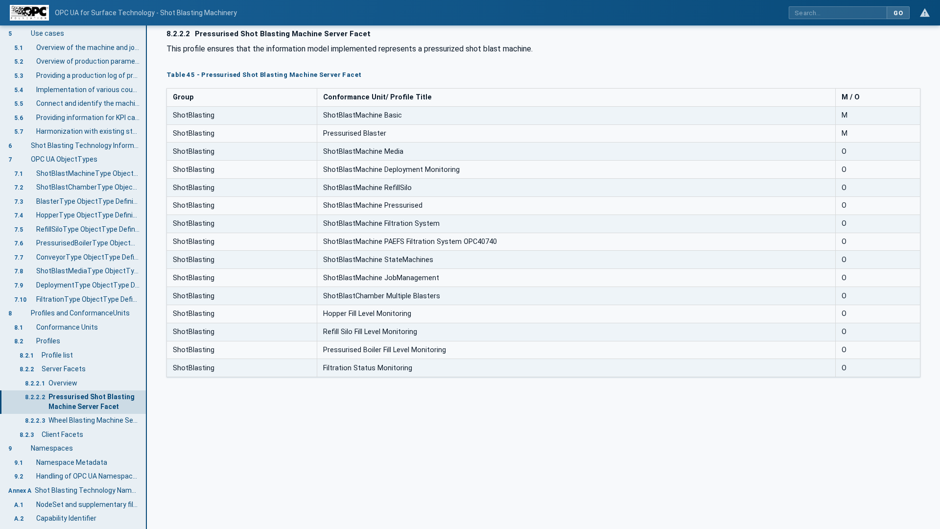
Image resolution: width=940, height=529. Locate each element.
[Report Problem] (924, 12)
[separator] (146, 277)
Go (898, 13)
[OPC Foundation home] (29, 13)
